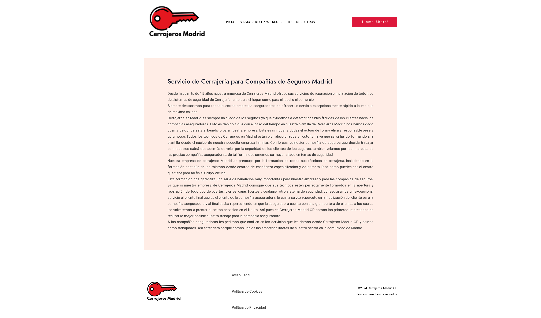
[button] (280, 22)
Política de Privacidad (249, 307)
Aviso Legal (241, 275)
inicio (230, 22)
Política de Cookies (247, 291)
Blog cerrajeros (301, 22)
